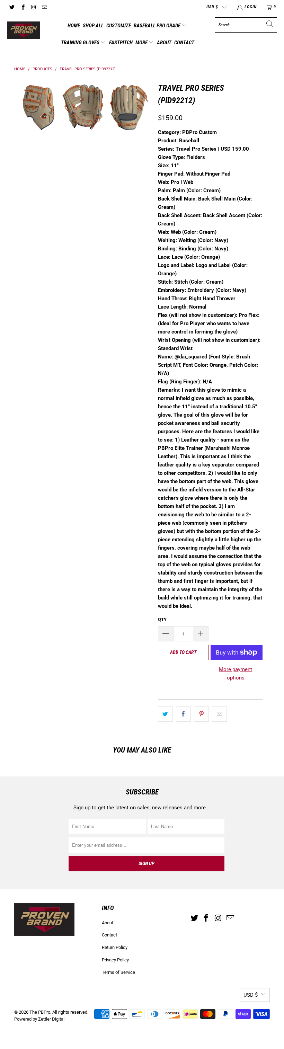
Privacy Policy (115, 959)
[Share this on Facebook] (183, 714)
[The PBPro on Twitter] (12, 7)
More (142, 42)
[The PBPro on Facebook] (22, 7)
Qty (162, 619)
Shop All (93, 26)
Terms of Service (118, 972)
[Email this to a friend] (219, 714)
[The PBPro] (23, 30)
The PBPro (39, 1012)
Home (74, 26)
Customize (118, 26)
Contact (184, 42)
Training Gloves (80, 42)
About (164, 42)
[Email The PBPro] (44, 7)
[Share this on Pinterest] (201, 714)
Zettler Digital (51, 1019)
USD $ (212, 7)
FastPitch (121, 42)
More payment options (235, 673)
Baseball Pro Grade (157, 26)
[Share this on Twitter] (165, 714)
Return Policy (114, 947)
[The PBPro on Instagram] (33, 7)
